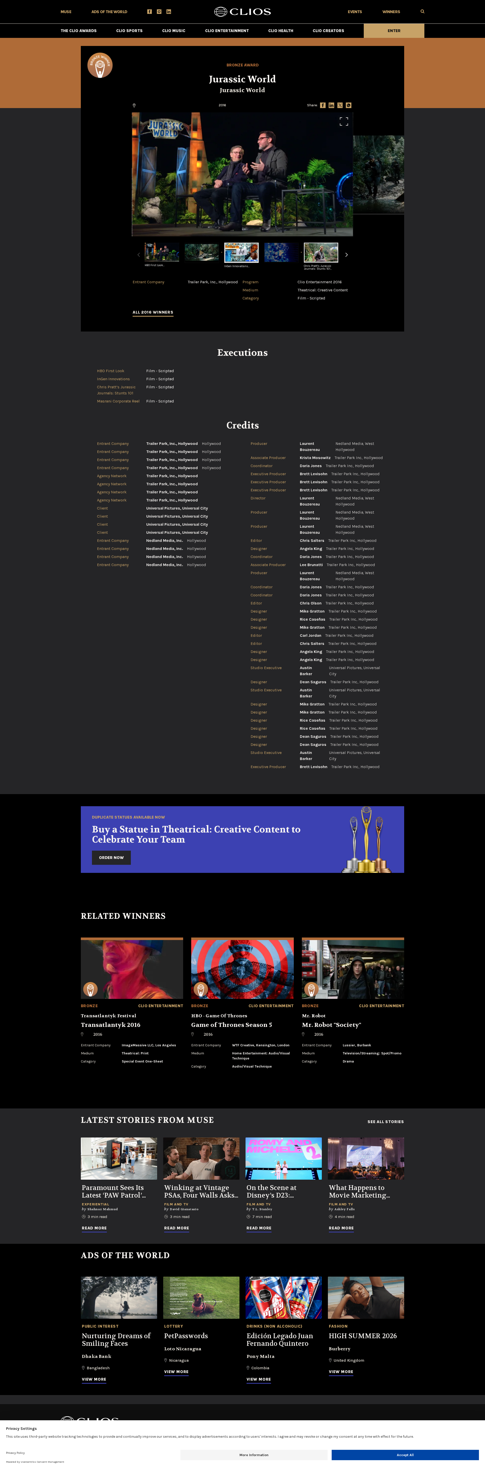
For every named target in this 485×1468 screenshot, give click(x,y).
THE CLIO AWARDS (79, 30)
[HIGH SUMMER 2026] (366, 1298)
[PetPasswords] (201, 1298)
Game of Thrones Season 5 (231, 1025)
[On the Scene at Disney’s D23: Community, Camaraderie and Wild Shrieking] (284, 1158)
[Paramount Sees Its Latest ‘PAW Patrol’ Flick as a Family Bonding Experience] (119, 1158)
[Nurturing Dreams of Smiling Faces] (119, 1298)
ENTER (394, 30)
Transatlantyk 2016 (110, 1025)
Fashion (338, 1326)
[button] (346, 257)
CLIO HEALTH (280, 30)
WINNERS (391, 11)
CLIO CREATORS (328, 30)
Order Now (111, 857)
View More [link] (94, 1379)
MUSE (66, 11)
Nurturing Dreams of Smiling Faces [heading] (116, 1340)
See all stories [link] (386, 1122)
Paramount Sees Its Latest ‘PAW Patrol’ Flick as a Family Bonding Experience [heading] (115, 1191)
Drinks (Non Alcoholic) (275, 1326)
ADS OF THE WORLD (109, 11)
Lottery (173, 1326)
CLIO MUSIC (173, 30)
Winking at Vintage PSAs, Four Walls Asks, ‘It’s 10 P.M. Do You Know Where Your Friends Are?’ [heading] (200, 1191)
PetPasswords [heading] (186, 1336)
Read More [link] (94, 1228)
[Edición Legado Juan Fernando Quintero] (284, 1298)
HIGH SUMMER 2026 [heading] (363, 1336)
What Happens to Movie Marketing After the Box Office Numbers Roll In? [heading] (361, 1191)
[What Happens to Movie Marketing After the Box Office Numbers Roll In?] (366, 1158)
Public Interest (100, 1326)
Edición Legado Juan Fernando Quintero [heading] (280, 1340)
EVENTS (355, 11)
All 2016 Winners (153, 312)
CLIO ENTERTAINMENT (227, 30)
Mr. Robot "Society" (331, 1025)
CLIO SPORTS (129, 30)
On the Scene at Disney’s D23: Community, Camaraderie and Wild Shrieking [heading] (283, 1191)
